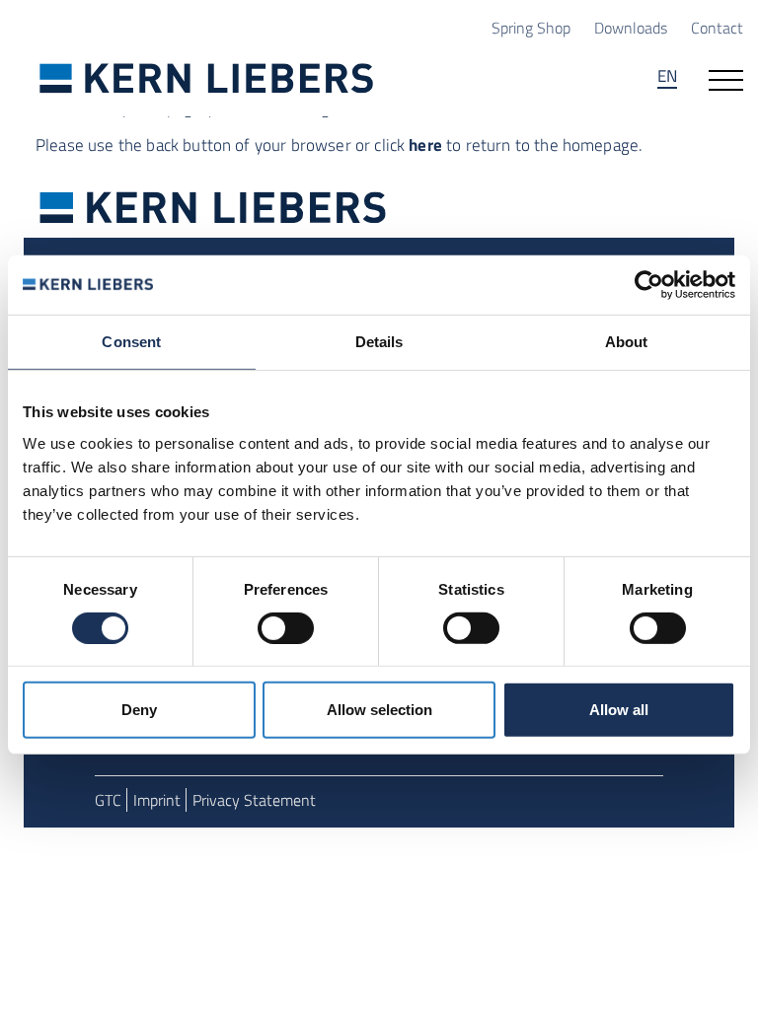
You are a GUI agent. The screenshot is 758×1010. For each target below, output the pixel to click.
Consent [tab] (131, 341)
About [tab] (626, 341)
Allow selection (379, 709)
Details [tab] (379, 341)
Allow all (618, 709)
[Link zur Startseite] (207, 78)
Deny (139, 709)
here (425, 144)
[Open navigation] (726, 78)
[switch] (286, 628)
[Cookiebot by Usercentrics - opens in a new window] (649, 285)
